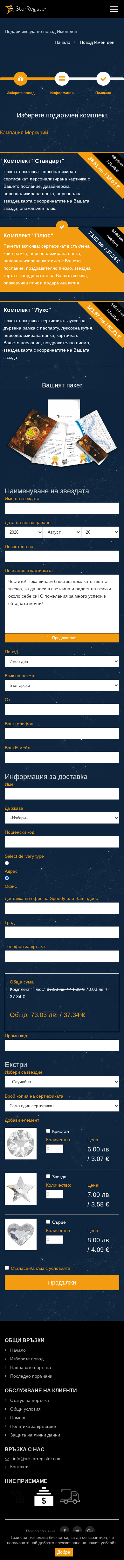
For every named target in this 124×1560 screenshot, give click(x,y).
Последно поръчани (30, 1376)
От (7, 699)
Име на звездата (22, 498)
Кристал (60, 1131)
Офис (11, 886)
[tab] (62, 184)
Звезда (59, 1176)
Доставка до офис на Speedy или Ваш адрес (51, 898)
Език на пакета (20, 675)
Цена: (93, 1139)
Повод (11, 651)
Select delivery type (24, 856)
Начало (17, 1350)
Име (9, 784)
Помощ (17, 1417)
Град (10, 922)
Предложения (65, 638)
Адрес (11, 871)
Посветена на (19, 546)
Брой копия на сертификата (34, 1096)
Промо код (16, 1035)
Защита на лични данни (34, 1434)
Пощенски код (19, 832)
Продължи (62, 1282)
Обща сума (22, 981)
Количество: (58, 1139)
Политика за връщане (32, 1426)
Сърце (59, 1222)
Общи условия (25, 1409)
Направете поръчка (30, 1367)
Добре (63, 1552)
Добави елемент (22, 1120)
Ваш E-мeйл (17, 747)
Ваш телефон (19, 723)
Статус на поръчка (29, 1400)
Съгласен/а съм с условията (40, 1268)
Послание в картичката (29, 570)
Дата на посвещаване (28, 522)
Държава (14, 808)
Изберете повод (26, 1358)
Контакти (19, 1466)
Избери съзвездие (24, 1072)
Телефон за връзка (25, 946)
